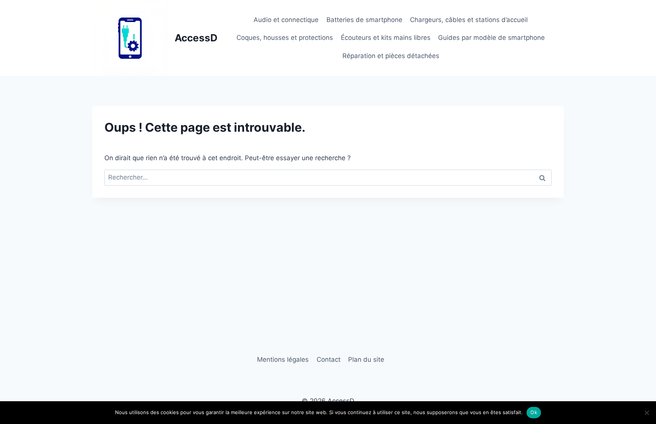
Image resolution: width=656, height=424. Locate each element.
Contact (329, 359)
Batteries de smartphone (364, 20)
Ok (533, 412)
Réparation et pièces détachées (390, 56)
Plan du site (366, 359)
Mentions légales (283, 359)
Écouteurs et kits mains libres (385, 37)
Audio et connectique (286, 20)
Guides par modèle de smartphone (491, 37)
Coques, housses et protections (285, 37)
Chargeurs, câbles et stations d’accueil (469, 20)
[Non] (646, 412)
